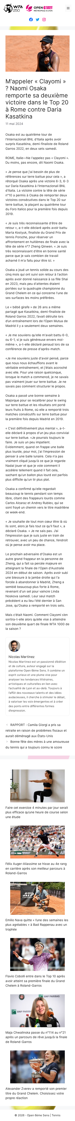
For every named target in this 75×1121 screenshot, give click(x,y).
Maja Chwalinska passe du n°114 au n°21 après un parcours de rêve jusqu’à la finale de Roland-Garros (36, 1037)
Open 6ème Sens (38, 1115)
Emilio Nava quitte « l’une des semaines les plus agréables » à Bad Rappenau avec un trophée (36, 924)
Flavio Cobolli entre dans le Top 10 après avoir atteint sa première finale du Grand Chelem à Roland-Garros (35, 980)
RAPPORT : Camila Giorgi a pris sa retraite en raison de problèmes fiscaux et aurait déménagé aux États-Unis (36, 730)
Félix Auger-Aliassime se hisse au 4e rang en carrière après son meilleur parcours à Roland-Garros (36, 868)
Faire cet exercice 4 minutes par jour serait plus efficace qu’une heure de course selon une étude (36, 812)
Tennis (56, 1115)
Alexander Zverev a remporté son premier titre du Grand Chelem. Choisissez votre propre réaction (36, 1093)
